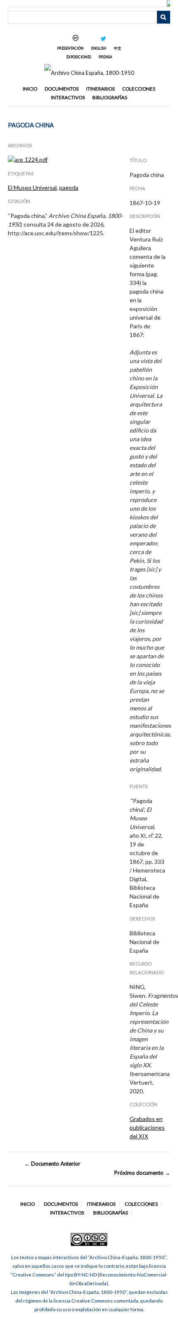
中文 (117, 48)
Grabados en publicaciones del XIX (147, 1127)
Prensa (105, 57)
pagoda (68, 187)
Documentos (62, 88)
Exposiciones (78, 57)
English (98, 48)
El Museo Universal (32, 187)
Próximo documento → (142, 1172)
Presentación (70, 48)
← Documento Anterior (52, 1163)
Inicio (30, 88)
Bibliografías (109, 97)
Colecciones (138, 88)
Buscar (163, 17)
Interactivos (68, 97)
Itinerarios (100, 88)
